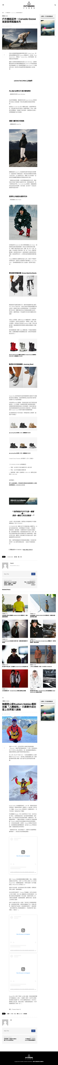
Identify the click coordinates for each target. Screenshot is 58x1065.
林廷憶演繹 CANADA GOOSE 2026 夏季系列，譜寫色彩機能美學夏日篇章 (42, 616)
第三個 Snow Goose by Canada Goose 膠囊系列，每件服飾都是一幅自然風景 (43, 641)
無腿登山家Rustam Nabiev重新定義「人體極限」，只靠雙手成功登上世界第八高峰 (10, 583)
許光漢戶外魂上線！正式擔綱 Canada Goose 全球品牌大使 (15, 666)
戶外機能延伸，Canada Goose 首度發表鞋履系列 (30, 1039)
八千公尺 (11, 1013)
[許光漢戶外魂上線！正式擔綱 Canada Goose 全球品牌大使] (15, 654)
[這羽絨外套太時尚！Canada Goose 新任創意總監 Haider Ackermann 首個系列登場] (43, 678)
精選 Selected (19, 1013)
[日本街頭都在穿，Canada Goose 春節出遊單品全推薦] (15, 678)
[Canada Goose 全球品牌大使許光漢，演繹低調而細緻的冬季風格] (15, 629)
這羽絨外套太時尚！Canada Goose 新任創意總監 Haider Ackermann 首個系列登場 (42, 691)
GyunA (3, 26)
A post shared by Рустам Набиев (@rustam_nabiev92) (25, 871)
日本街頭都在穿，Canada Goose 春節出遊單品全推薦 (14, 690)
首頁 (3, 12)
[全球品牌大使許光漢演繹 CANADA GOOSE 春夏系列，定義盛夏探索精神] (15, 603)
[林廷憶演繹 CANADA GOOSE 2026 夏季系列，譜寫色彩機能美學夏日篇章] (43, 603)
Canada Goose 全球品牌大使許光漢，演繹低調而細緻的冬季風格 (15, 641)
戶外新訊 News (5, 613)
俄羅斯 (8, 1013)
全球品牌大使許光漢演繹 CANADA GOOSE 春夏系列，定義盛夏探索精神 (14, 616)
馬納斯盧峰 (25, 1013)
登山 (15, 1013)
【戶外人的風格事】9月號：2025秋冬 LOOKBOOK (41, 666)
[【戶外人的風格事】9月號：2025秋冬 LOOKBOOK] (43, 654)
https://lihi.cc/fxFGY (28, 549)
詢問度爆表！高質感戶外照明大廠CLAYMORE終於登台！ (10, 1039)
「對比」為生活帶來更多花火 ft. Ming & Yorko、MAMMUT (29, 583)
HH (11, 1020)
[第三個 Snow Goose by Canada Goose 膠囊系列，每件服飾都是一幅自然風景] (43, 629)
